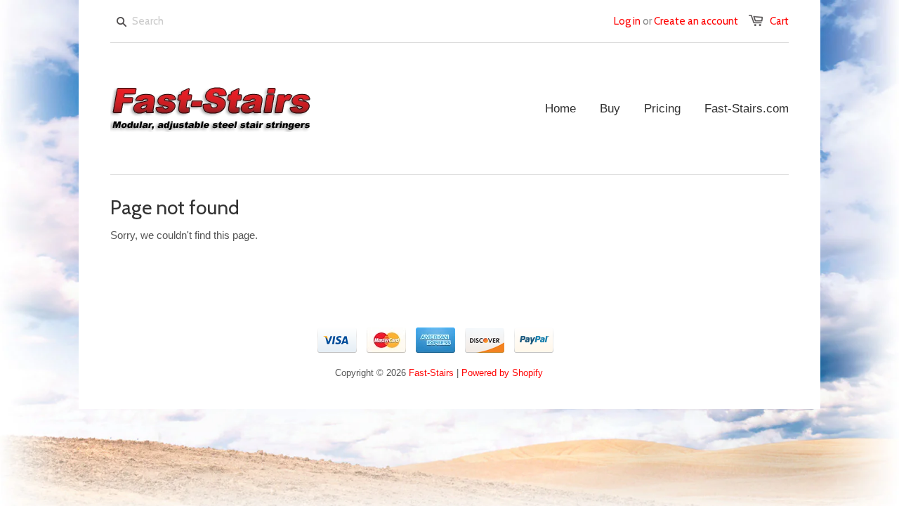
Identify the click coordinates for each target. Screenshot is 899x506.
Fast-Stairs (431, 373)
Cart (779, 21)
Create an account (696, 21)
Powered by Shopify (502, 373)
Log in (627, 21)
